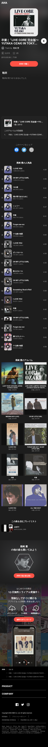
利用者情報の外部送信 (9, 720)
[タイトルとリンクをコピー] (31, 149)
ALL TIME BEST (36, 508)
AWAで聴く (24, 63)
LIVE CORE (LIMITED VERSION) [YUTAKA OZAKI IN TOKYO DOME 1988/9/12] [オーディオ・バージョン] (35, 388)
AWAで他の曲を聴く (24, 575)
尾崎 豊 (16, 48)
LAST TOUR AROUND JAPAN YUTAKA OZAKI (12, 387)
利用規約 (4, 716)
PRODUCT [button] (7, 686)
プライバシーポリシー (19, 716)
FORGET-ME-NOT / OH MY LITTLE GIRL (35, 448)
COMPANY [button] (7, 693)
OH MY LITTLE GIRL (35, 416)
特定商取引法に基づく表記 (29, 720)
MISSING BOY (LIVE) (12, 416)
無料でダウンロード (24, 619)
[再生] (44, 41)
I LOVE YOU (12, 447)
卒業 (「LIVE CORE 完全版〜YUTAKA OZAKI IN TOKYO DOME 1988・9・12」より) (27, 673)
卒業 (12, 477)
